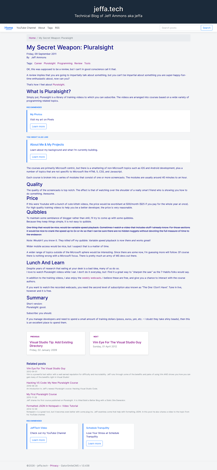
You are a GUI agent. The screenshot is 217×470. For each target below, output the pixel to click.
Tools (87, 63)
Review (78, 63)
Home (9, 27)
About (41, 27)
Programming (64, 63)
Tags (50, 27)
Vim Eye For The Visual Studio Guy (46, 368)
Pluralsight (50, 63)
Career (38, 63)
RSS (57, 27)
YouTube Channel (26, 27)
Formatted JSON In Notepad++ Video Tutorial (52, 405)
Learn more (38, 126)
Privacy (54, 465)
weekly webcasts (91, 277)
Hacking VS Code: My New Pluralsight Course (52, 382)
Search (207, 27)
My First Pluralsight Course (42, 394)
